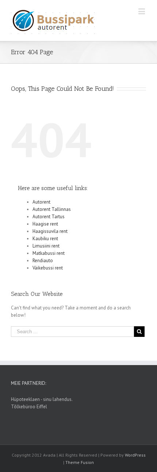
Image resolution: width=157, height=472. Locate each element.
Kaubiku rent (45, 238)
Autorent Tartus (48, 216)
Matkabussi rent (48, 253)
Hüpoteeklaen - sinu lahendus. (42, 399)
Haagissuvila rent (50, 231)
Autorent (41, 202)
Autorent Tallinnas (51, 209)
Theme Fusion (79, 462)
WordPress (135, 455)
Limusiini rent (46, 246)
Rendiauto (42, 260)
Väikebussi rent (47, 268)
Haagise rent (45, 224)
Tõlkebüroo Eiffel (29, 407)
